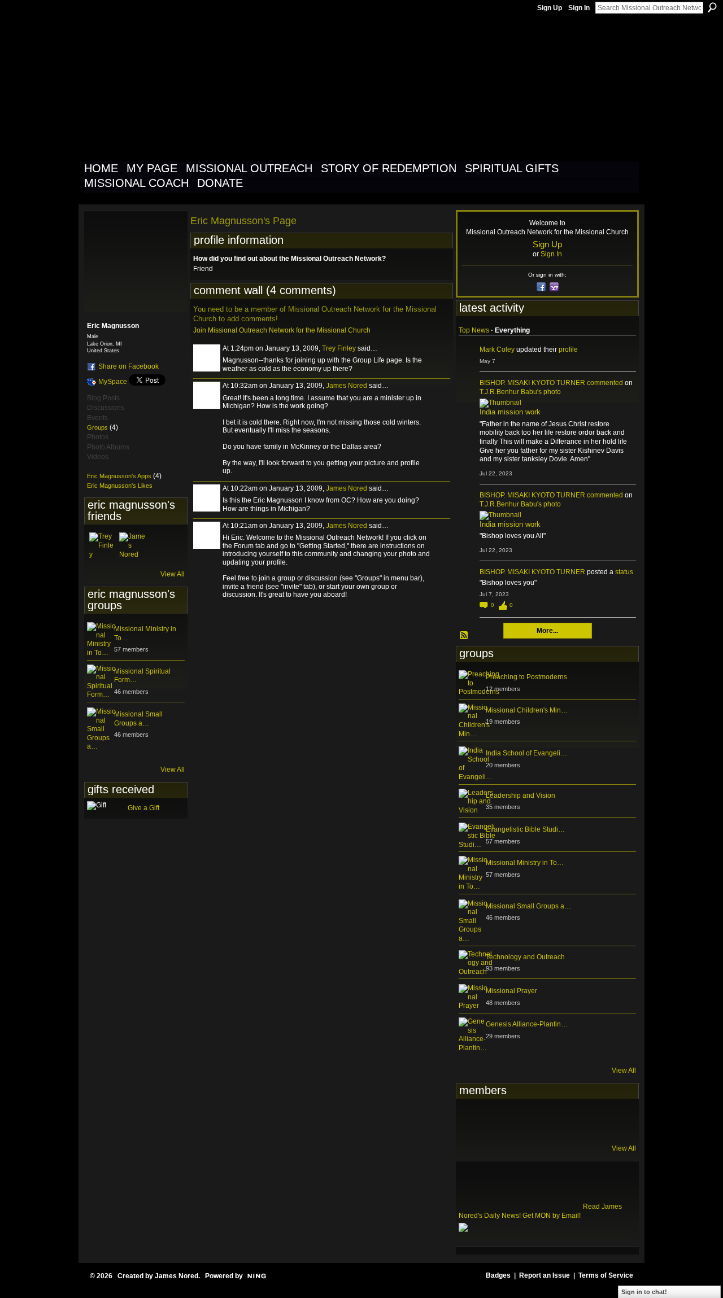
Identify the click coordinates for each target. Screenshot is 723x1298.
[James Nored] (132, 546)
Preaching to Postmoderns (526, 677)
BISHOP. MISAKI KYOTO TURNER (532, 383)
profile (568, 349)
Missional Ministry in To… (525, 863)
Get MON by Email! (551, 1216)
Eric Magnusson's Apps (119, 476)
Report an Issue (544, 1275)
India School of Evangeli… (526, 753)
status (624, 572)
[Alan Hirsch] (610, 1120)
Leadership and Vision (520, 795)
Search (712, 7)
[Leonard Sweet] (472, 1120)
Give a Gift (143, 808)
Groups (97, 427)
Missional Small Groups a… (138, 718)
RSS (464, 636)
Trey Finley (339, 348)
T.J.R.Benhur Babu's (511, 392)
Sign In (579, 8)
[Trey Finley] (102, 546)
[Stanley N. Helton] (555, 1120)
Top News (474, 330)
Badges (498, 1275)
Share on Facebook (128, 366)
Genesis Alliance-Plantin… (527, 1024)
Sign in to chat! (644, 1291)
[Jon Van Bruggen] (527, 1120)
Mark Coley (497, 349)
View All (172, 574)
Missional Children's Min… (527, 710)
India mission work (510, 412)
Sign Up (549, 8)
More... (547, 631)
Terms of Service (605, 1275)
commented (605, 383)
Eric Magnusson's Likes (120, 485)
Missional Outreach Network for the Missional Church (289, 86)
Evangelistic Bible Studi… (525, 829)
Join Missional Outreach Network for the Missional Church (282, 330)
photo (552, 392)
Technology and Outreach (525, 957)
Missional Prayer (511, 991)
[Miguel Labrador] (582, 1120)
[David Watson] (499, 1120)
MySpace (112, 382)
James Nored (346, 386)
